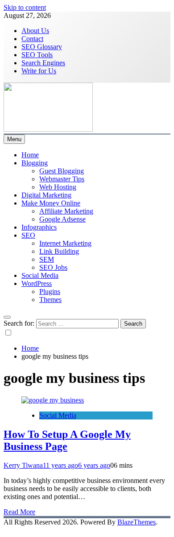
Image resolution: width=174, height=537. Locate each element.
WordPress (36, 283)
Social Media (39, 275)
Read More (19, 512)
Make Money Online (50, 203)
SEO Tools (37, 55)
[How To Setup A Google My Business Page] (52, 400)
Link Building (59, 251)
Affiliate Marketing (66, 211)
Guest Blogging (61, 171)
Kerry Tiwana (23, 465)
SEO (28, 235)
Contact (32, 38)
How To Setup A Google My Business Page (67, 440)
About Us (35, 30)
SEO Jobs (53, 267)
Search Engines (43, 63)
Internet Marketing (65, 243)
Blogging (34, 163)
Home (30, 155)
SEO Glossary (41, 46)
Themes (50, 299)
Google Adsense (62, 219)
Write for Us (38, 71)
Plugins (49, 291)
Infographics (39, 227)
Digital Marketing (46, 195)
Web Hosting (57, 187)
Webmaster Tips (61, 179)
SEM (46, 259)
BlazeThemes (136, 522)
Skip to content (25, 7)
